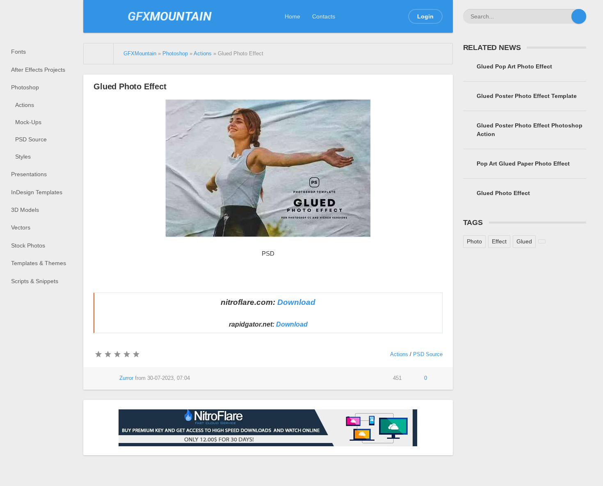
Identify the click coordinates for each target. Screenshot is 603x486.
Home (292, 16)
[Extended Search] (564, 16)
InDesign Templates (36, 192)
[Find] (578, 16)
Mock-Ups (28, 122)
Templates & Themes (38, 263)
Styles (23, 156)
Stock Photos (28, 245)
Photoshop (25, 87)
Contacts (323, 16)
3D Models (25, 210)
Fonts (18, 51)
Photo (474, 241)
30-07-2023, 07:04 (168, 378)
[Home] (99, 53)
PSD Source (31, 139)
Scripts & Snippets (34, 281)
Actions (24, 105)
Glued (524, 241)
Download (296, 302)
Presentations (29, 174)
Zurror (126, 378)
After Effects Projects (38, 69)
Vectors (20, 227)
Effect (499, 241)
